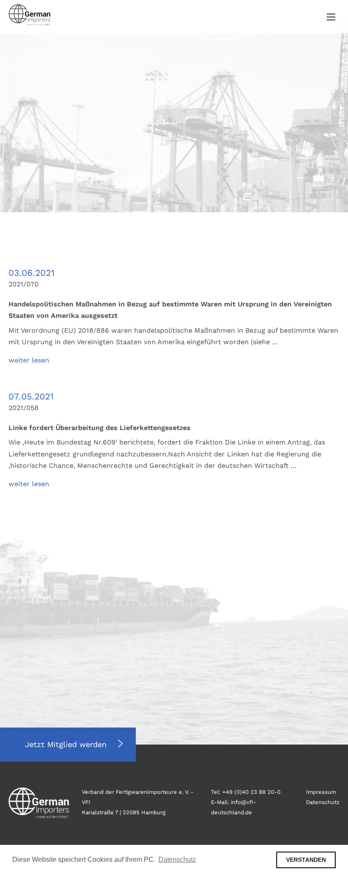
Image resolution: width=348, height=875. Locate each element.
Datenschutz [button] (177, 859)
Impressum (321, 792)
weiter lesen (28, 360)
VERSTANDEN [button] (306, 859)
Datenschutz (323, 802)
